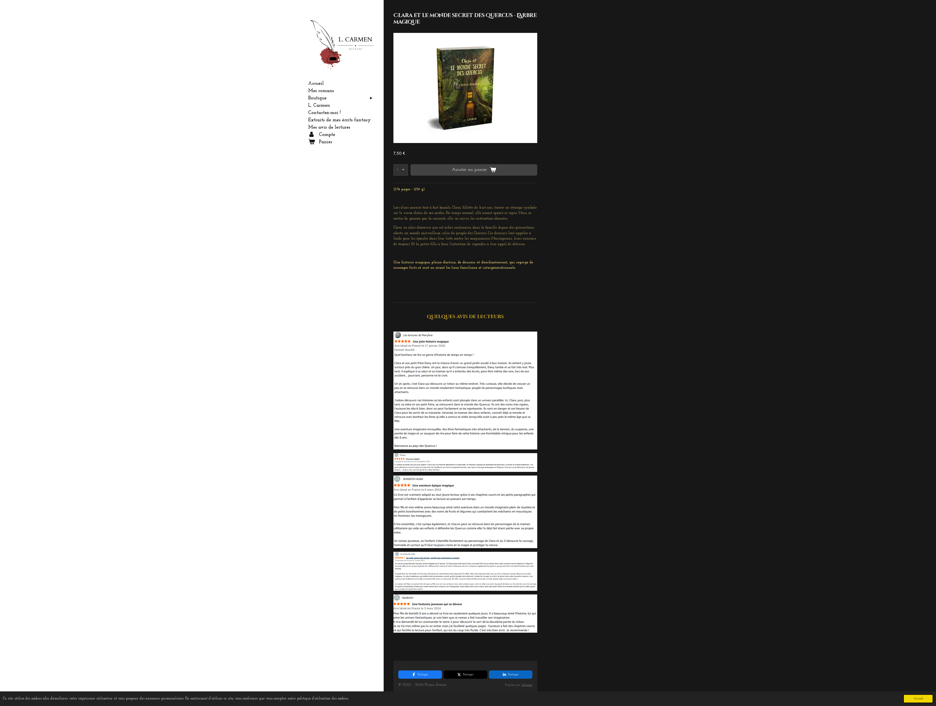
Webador (526, 685)
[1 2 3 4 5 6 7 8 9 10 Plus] (400, 170)
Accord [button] (918, 698)
